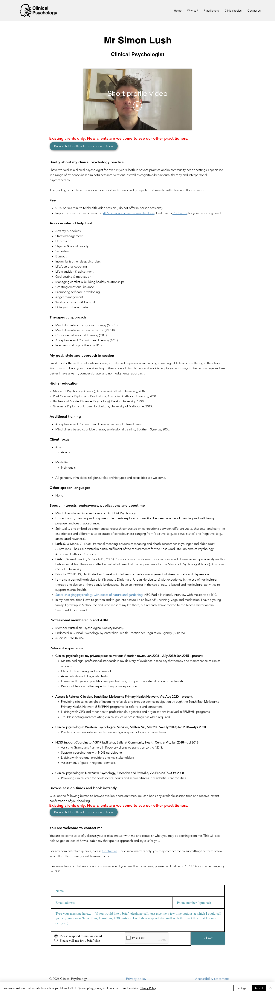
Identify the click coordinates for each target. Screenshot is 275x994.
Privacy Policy (148, 988)
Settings (241, 988)
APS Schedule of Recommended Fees (129, 213)
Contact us (179, 213)
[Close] (270, 988)
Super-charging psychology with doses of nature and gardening (99, 595)
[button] (233, 10)
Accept (259, 988)
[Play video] (137, 106)
